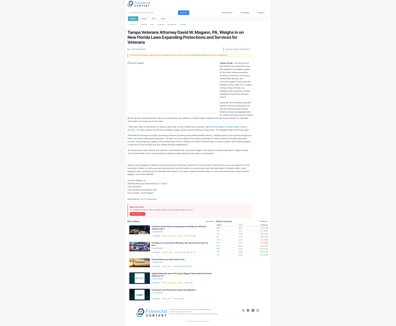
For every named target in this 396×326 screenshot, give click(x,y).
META (218, 243)
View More (209, 221)
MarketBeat (157, 235)
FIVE (188, 252)
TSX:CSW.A (181, 298)
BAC (218, 237)
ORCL (218, 252)
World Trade (169, 252)
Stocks (144, 19)
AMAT (191, 282)
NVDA (218, 249)
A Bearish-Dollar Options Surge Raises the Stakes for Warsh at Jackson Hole (179, 227)
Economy (180, 235)
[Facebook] (248, 312)
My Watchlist (245, 13)
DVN (179, 266)
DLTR (184, 252)
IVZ (190, 235)
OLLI (191, 252)
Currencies (160, 24)
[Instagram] (258, 312)
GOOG (219, 240)
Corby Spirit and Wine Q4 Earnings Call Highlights (174, 290)
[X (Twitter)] (243, 312)
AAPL (218, 231)
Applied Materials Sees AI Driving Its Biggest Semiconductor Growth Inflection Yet (182, 274)
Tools (163, 19)
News (152, 24)
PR (191, 266)
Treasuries (183, 24)
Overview (144, 24)
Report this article (137, 214)
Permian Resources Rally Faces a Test (169, 259)
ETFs (153, 19)
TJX (195, 252)
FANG (183, 266)
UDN (194, 235)
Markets (133, 19)
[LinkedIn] (253, 312)
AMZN (218, 228)
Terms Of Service (212, 314)
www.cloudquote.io (204, 309)
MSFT (218, 246)
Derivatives (174, 235)
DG (180, 252)
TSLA (218, 255)
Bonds (168, 235)
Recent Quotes (227, 13)
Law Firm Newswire (148, 199)
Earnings (169, 266)
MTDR (187, 266)
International (172, 24)
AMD (218, 234)
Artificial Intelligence (171, 282)
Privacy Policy (199, 314)
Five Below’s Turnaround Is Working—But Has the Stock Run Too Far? (180, 244)
